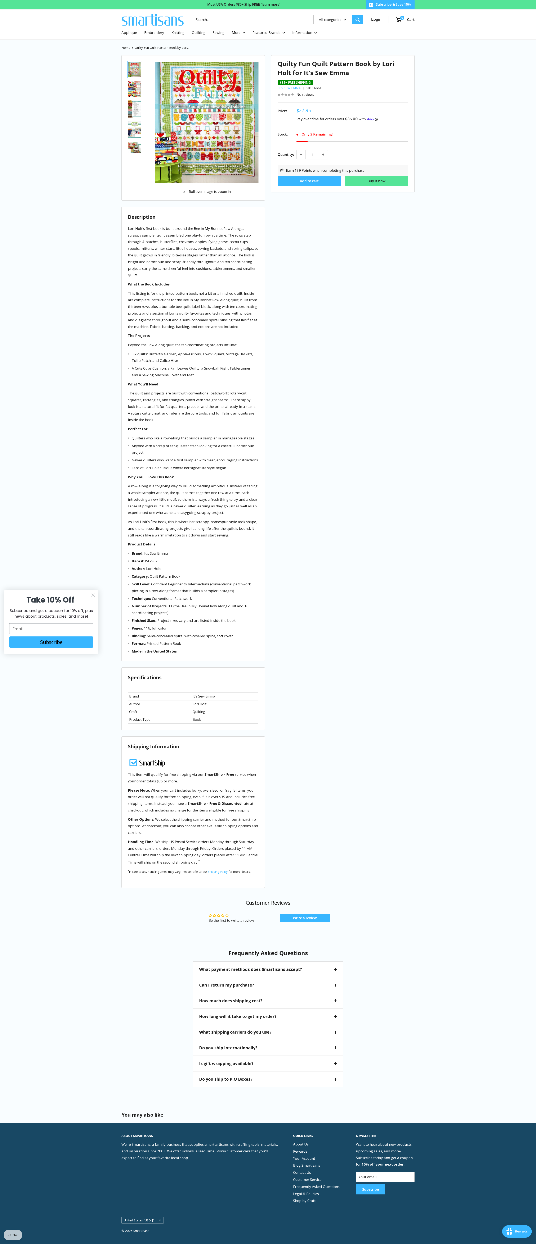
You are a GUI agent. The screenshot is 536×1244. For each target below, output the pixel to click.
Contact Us (302, 1172)
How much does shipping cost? (231, 1000)
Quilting (198, 32)
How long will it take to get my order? (238, 1016)
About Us (301, 1144)
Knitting (177, 32)
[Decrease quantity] (301, 154)
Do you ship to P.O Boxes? (226, 1079)
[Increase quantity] (323, 154)
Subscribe (370, 1189)
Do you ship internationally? (228, 1048)
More (236, 32)
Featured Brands (266, 32)
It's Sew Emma (289, 88)
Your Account (304, 1158)
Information (302, 32)
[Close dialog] (93, 595)
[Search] (357, 19)
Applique (129, 32)
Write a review (305, 918)
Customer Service (307, 1179)
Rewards (300, 1151)
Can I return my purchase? (226, 985)
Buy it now (376, 180)
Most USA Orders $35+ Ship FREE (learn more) (243, 4)
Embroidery (154, 32)
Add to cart (309, 180)
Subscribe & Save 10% (393, 4)
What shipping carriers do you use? (235, 1032)
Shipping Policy (218, 872)
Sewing (218, 32)
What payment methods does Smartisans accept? (250, 969)
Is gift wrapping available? (226, 1063)
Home (125, 47)
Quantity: (286, 154)
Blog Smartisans (306, 1165)
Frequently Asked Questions (316, 1186)
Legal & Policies (306, 1193)
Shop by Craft (304, 1200)
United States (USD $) (139, 1220)
